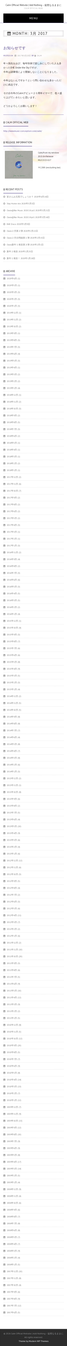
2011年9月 (12, 963)
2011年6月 (12, 983)
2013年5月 (12, 826)
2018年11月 (12, 401)
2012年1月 (12, 935)
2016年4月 (12, 593)
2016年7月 (12, 572)
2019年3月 (12, 374)
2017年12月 (12, 477)
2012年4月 (12, 915)
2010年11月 (12, 1031)
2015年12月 (12, 620)
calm (39, 55)
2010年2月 (12, 1093)
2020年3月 (12, 292)
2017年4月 (12, 525)
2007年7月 (12, 1305)
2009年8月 (12, 1134)
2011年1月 (12, 1018)
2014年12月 (12, 696)
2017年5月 (12, 518)
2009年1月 (12, 1182)
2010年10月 (12, 1038)
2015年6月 (12, 655)
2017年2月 (12, 538)
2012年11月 (12, 867)
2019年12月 (12, 312)
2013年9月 (12, 798)
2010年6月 (12, 1066)
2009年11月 (12, 1113)
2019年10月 (12, 326)
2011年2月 (12, 1011)
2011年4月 (12, 997)
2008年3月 (12, 1250)
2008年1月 (12, 1264)
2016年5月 (12, 586)
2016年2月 (12, 607)
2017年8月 (12, 504)
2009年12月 (12, 1107)
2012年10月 (12, 874)
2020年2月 (12, 299)
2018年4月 (12, 449)
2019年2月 (12, 381)
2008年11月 (12, 1196)
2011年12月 (12, 942)
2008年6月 (12, 1230)
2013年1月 (12, 853)
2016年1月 (12, 614)
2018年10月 (12, 408)
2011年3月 (12, 1004)
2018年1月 (12, 470)
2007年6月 (12, 1312)
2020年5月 (12, 285)
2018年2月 (12, 463)
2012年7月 (12, 894)
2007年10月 (12, 1285)
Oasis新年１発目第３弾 (18, 244)
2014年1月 (12, 771)
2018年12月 (12, 394)
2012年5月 (12, 908)
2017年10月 (12, 490)
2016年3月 (12, 600)
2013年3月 (12, 840)
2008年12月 (12, 1189)
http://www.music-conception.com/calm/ (22, 131)
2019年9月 (12, 333)
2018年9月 (12, 415)
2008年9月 (12, 1209)
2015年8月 (12, 641)
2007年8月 (12, 1298)
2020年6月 (12, 278)
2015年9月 (12, 634)
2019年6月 (12, 353)
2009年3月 (12, 1168)
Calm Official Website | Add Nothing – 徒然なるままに (33, 5)
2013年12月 (12, 778)
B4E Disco (11, 224)
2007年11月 (12, 1278)
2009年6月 (12, 1148)
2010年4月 (12, 1079)
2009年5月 (12, 1155)
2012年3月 (12, 922)
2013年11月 (12, 785)
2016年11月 (12, 552)
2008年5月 (12, 1237)
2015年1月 (12, 689)
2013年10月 (12, 792)
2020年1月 (12, 305)
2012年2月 (12, 929)
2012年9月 (12, 881)
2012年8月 (12, 887)
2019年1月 (12, 388)
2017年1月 (12, 545)
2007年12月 (12, 1271)
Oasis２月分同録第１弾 (18, 237)
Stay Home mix (14, 203)
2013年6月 (12, 819)
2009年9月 (12, 1127)
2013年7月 (12, 812)
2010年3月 (12, 1086)
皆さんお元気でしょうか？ (20, 196)
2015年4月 (12, 668)
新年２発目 (12, 251)
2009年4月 (12, 1161)
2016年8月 (12, 566)
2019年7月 (12, 347)
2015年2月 (12, 682)
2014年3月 (12, 757)
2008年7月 (12, 1223)
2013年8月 (12, 805)
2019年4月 (12, 367)
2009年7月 (12, 1141)
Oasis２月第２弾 (15, 230)
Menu (33, 18)
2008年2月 (12, 1257)
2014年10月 (12, 709)
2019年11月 (12, 319)
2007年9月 (12, 1291)
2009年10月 (12, 1120)
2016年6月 (12, 579)
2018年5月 (12, 442)
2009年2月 (12, 1175)
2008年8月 (12, 1216)
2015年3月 (12, 675)
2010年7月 (12, 1059)
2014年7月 (12, 730)
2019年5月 (12, 360)
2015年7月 (12, 648)
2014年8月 (12, 723)
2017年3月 (12, 531)
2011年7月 (12, 976)
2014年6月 (12, 737)
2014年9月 (12, 716)
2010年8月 (12, 1052)
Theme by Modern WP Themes (33, 1341)
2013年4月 (12, 833)
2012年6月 (12, 901)
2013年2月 (12, 846)
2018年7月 (12, 429)
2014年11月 (12, 703)
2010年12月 (12, 1024)
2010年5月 (12, 1072)
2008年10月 (12, 1202)
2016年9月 (12, 559)
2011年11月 (12, 949)
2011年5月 (12, 990)
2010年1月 (12, 1100)
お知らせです (14, 47)
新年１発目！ (13, 258)
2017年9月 (12, 497)
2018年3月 (12, 456)
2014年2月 (12, 764)
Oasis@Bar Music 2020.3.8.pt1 (21, 217)
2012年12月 (12, 860)
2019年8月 (12, 340)
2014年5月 (12, 744)
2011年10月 (12, 956)
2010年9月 (12, 1045)
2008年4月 (12, 1244)
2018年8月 (12, 422)
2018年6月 (12, 436)
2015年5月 (12, 662)
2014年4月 (12, 751)
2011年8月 (12, 970)
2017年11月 (12, 483)
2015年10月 (12, 627)
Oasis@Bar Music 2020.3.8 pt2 (21, 210)
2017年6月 (12, 511)
